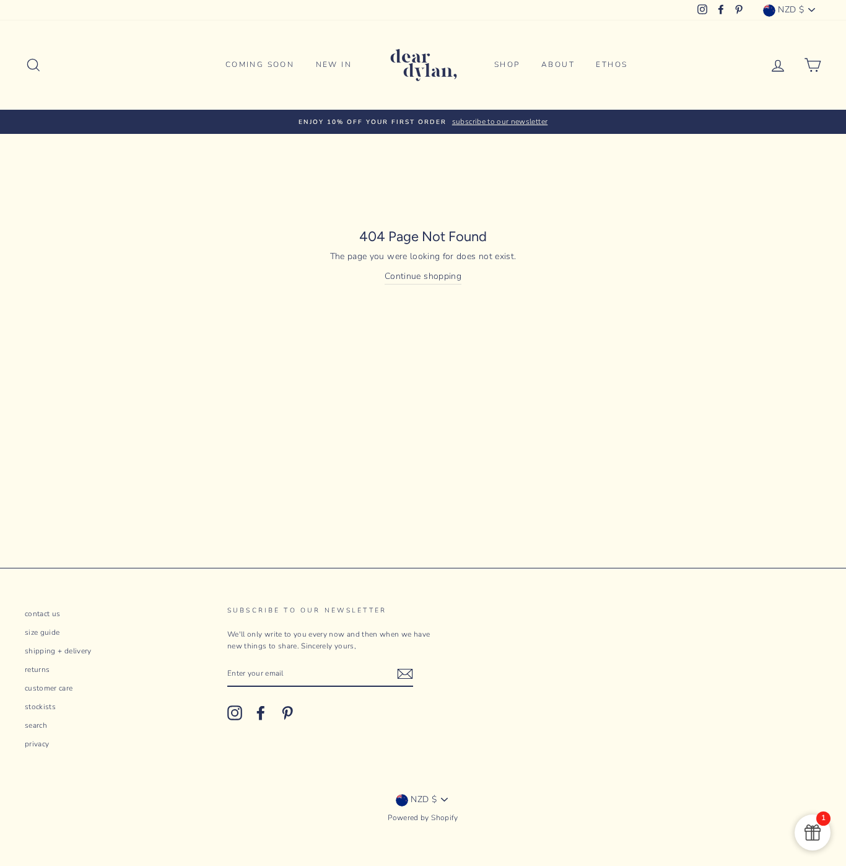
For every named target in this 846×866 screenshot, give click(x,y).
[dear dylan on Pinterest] (287, 712)
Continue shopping (423, 276)
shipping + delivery (58, 651)
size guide (42, 632)
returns (37, 669)
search (36, 725)
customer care (49, 688)
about (558, 64)
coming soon (259, 64)
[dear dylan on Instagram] (234, 712)
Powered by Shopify (423, 818)
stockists (40, 707)
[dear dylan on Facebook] (260, 712)
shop (507, 64)
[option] (423, 122)
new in (334, 64)
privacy (37, 744)
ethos (611, 64)
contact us (43, 614)
